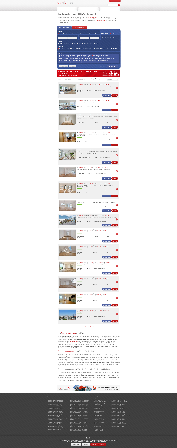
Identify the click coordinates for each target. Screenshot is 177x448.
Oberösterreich (89, 48)
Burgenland (66, 48)
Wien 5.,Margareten (106, 55)
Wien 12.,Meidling (74, 58)
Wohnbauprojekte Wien (98, 430)
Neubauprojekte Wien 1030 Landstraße (55, 401)
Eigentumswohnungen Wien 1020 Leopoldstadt (79, 400)
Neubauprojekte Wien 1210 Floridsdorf (55, 426)
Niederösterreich (80, 48)
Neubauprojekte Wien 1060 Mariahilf (55, 405)
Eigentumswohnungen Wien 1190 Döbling (78, 425)
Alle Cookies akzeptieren (98, 444)
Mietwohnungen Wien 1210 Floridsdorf (118, 423)
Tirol (109, 48)
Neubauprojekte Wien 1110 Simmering (55, 412)
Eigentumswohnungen (66, 351)
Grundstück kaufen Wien (99, 411)
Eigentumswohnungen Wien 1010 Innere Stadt (79, 398)
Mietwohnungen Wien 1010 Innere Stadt (118, 400)
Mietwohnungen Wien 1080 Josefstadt (118, 408)
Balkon (61, 43)
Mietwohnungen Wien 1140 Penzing (118, 414)
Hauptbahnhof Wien (73, 341)
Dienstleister (110, 9)
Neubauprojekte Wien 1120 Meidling (55, 414)
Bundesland (60, 46)
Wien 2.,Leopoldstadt (75, 55)
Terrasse (97, 43)
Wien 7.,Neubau (73, 56)
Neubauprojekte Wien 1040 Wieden (54, 403)
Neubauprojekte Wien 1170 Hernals (54, 420)
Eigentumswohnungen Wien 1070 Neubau (78, 407)
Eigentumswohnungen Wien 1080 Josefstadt (79, 408)
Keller (79, 43)
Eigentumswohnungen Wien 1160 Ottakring (78, 420)
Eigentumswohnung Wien (99, 422)
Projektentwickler (88, 9)
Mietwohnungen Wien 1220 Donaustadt (118, 425)
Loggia (84, 43)
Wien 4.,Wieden (96, 55)
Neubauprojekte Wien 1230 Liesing (54, 429)
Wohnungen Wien (97, 408)
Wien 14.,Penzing (94, 58)
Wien (60, 48)
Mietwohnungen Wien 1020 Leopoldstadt (119, 401)
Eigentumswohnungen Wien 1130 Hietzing (78, 415)
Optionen (60, 41)
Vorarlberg (115, 48)
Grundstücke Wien (97, 412)
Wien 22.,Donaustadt (75, 62)
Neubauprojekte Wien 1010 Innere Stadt (55, 398)
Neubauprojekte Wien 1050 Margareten (55, 404)
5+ (115, 37)
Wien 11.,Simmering (64, 58)
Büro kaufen (96, 423)
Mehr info (114, 95)
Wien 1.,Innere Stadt (64, 55)
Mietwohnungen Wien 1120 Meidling (118, 398)
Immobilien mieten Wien (99, 419)
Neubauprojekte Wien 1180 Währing (55, 422)
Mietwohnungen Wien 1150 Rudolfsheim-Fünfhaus (120, 415)
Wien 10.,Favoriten (104, 56)
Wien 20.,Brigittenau (103, 60)
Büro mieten (96, 425)
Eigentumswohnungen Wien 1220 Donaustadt (79, 429)
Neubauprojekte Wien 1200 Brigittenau (55, 425)
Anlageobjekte (85, 33)
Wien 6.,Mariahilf (63, 56)
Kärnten (73, 48)
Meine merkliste (115, 1)
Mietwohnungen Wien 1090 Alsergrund (118, 409)
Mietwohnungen (114, 397)
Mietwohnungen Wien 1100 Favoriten (118, 411)
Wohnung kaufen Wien (98, 405)
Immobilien (96, 397)
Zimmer (103, 36)
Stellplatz (91, 43)
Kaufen (113, 33)
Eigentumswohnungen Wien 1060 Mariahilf (78, 405)
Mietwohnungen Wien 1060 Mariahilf (118, 407)
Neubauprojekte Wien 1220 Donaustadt (55, 427)
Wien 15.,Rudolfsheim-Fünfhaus (107, 58)
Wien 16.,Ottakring (64, 60)
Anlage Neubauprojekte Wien (100, 401)
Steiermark (103, 48)
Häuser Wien (96, 416)
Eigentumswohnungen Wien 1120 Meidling (78, 414)
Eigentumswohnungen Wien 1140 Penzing (78, 416)
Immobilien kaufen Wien (99, 418)
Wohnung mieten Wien (98, 407)
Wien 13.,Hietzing (84, 58)
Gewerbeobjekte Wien (98, 409)
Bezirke (60, 53)
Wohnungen (62, 33)
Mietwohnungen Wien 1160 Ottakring (118, 416)
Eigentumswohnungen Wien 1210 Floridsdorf (79, 427)
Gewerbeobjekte (94, 33)
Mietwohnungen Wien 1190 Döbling (118, 420)
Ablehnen (85, 444)
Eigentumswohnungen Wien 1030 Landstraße (79, 401)
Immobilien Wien (97, 420)
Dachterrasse (68, 43)
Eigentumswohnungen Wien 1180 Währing (78, 423)
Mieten (107, 33)
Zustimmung (80, 441)
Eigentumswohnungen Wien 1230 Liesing (78, 430)
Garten (74, 43)
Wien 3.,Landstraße (87, 55)
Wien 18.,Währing (84, 60)
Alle (103, 33)
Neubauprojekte (51, 397)
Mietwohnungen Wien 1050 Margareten (118, 405)
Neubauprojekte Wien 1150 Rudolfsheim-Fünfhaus (57, 418)
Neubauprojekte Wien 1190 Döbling (54, 423)
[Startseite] (66, 3)
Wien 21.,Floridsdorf (64, 62)
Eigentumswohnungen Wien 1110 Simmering (79, 412)
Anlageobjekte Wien (98, 400)
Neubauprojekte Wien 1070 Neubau (54, 407)
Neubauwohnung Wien (98, 429)
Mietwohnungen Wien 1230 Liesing (117, 426)
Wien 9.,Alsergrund (93, 56)
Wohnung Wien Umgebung (99, 427)
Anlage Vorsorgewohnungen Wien (101, 398)
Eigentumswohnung (92, 17)
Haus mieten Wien (98, 415)
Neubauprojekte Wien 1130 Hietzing (54, 415)
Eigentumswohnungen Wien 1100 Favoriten (78, 411)
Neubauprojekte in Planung (99, 403)
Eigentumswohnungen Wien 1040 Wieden (78, 403)
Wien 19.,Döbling (93, 60)
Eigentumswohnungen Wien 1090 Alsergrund (79, 409)
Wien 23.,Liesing (85, 62)
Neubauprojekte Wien (98, 404)
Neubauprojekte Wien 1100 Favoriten (55, 411)
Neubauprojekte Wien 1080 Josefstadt (55, 408)
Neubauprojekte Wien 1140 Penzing (54, 416)
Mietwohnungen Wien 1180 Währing (118, 419)
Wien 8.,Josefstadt (83, 56)
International (62, 50)
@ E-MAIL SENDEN (106, 95)
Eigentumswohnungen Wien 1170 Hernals (78, 422)
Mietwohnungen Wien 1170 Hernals (118, 418)
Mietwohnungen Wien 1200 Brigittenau (118, 422)
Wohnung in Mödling (98, 426)
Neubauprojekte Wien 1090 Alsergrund (55, 409)
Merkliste (116, 88)
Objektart (60, 31)
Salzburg (97, 48)
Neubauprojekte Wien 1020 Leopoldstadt (55, 400)
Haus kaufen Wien (97, 414)
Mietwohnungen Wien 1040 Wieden (118, 404)
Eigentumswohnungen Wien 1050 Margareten (79, 404)
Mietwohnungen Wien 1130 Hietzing (118, 412)
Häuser (69, 33)
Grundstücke (76, 33)
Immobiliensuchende (66, 9)
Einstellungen (76, 444)
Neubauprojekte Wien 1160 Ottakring (55, 419)
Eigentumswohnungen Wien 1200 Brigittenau (79, 426)
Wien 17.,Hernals (74, 60)
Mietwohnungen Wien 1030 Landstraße (118, 403)
